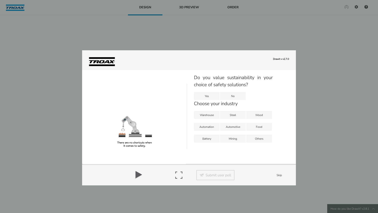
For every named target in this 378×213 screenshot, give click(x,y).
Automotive (233, 127)
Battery (206, 139)
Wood (259, 115)
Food (259, 127)
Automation (206, 127)
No (233, 96)
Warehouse (207, 115)
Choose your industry (216, 103)
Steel (233, 115)
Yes (207, 96)
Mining (233, 139)
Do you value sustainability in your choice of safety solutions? (233, 81)
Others (259, 139)
